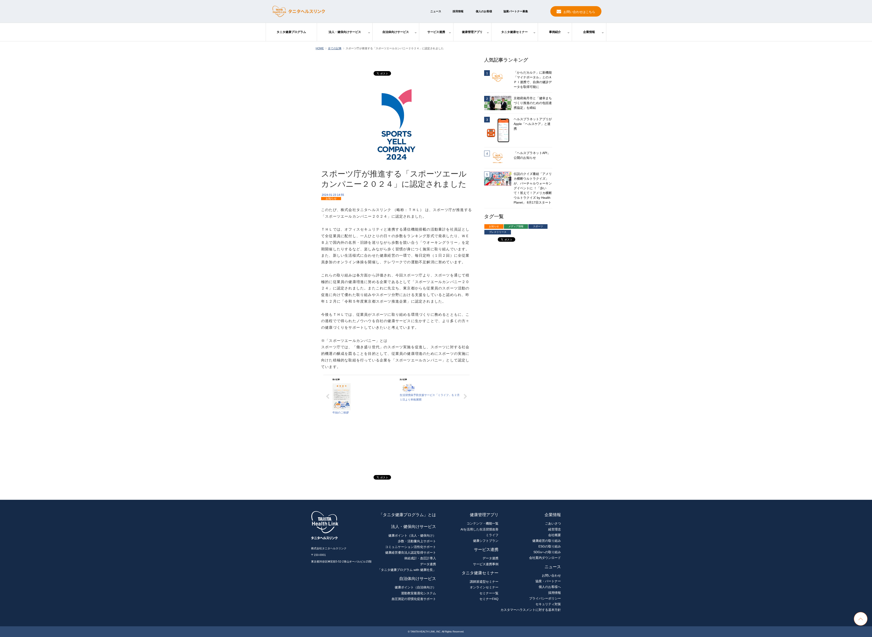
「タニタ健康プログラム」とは (407, 515)
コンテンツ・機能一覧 (482, 523)
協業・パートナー (548, 581)
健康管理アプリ (472, 32)
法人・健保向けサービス (345, 32)
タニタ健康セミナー (514, 32)
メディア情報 (515, 226)
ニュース (435, 11)
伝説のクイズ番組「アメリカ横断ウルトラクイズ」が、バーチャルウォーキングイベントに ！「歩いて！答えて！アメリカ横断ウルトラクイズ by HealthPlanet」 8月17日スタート (533, 188)
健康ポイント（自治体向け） (415, 587)
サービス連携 (436, 32)
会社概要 (554, 535)
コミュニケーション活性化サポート (410, 547)
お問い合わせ (551, 575)
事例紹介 (555, 32)
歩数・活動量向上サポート (417, 541)
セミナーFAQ (488, 599)
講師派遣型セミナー (484, 581)
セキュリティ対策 (548, 604)
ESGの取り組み (549, 546)
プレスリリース (497, 232)
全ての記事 (335, 48)
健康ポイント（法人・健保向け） (412, 535)
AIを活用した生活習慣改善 (479, 529)
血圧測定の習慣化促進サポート (413, 599)
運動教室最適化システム (418, 593)
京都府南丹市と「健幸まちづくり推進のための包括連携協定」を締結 (533, 102)
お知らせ (331, 198)
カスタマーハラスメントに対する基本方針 (530, 610)
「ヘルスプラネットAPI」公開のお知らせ (532, 155)
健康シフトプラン (485, 540)
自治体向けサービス (395, 32)
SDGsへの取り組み (547, 552)
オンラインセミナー (484, 587)
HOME (320, 48)
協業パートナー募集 (515, 11)
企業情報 (589, 32)
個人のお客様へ (550, 587)
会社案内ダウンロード (545, 558)
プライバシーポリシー (545, 598)
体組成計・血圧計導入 (420, 558)
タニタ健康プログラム (291, 32)
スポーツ (538, 226)
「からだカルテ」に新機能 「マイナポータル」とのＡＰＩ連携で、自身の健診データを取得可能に (533, 80)
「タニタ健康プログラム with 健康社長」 (407, 570)
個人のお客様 (484, 11)
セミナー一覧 (488, 593)
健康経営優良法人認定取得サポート (410, 552)
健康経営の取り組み (546, 540)
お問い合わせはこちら (579, 12)
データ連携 (428, 564)
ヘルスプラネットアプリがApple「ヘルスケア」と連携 (533, 123)
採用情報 (458, 11)
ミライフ (492, 535)
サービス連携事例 (485, 564)
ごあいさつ (553, 523)
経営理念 (554, 529)
